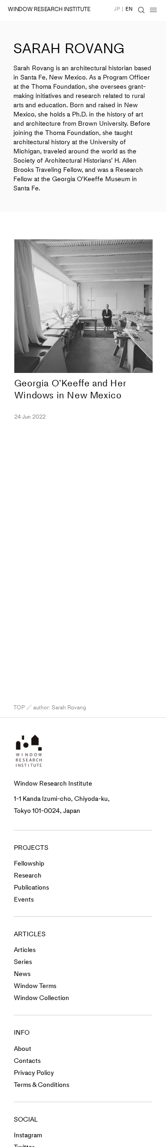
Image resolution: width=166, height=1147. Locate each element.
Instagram (28, 1135)
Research (28, 875)
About (22, 1049)
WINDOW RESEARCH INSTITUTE (49, 9)
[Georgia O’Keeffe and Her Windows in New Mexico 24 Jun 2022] (83, 306)
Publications (31, 887)
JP (117, 9)
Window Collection (41, 998)
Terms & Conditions (41, 1085)
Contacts (27, 1061)
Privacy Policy (34, 1073)
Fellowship (29, 863)
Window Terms (35, 986)
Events (24, 899)
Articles (25, 950)
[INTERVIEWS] (9, 330)
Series (23, 962)
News (22, 974)
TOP (19, 707)
